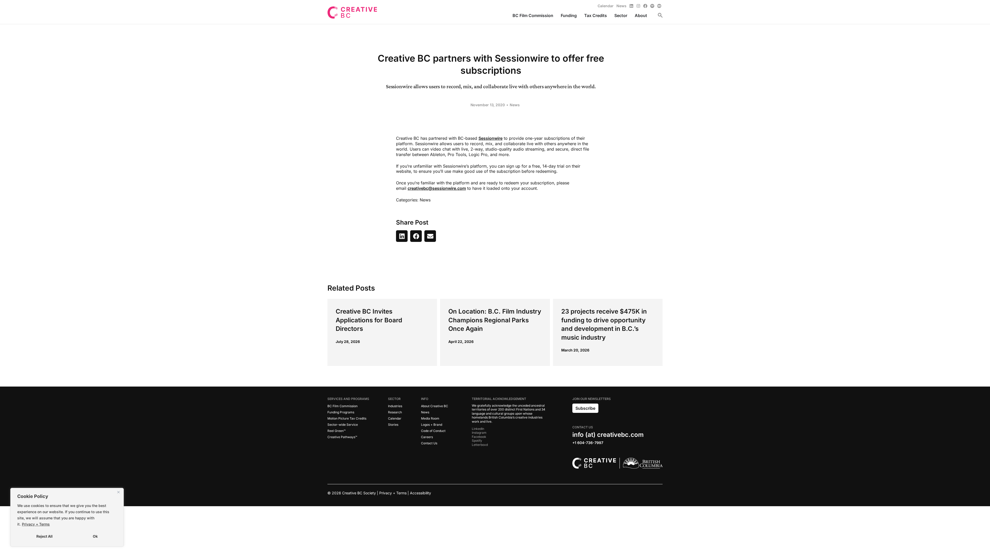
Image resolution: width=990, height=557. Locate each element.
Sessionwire (490, 138)
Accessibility (420, 493)
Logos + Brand (431, 425)
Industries (395, 406)
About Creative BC (434, 406)
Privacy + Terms (36, 524)
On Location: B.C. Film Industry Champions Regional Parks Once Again (494, 320)
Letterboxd (480, 445)
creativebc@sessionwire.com (437, 188)
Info (424, 399)
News (515, 105)
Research (395, 412)
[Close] (118, 492)
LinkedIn (478, 429)
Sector (394, 399)
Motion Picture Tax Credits (346, 418)
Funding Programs (340, 412)
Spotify (477, 441)
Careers (427, 437)
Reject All (44, 536)
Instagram (479, 433)
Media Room (430, 418)
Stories (393, 425)
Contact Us (429, 443)
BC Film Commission (342, 406)
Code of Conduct (433, 431)
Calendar (394, 418)
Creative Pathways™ (342, 437)
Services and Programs (348, 399)
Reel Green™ (336, 431)
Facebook (479, 437)
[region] (67, 517)
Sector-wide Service (342, 425)
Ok (95, 536)
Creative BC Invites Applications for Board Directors (369, 320)
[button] (402, 236)
